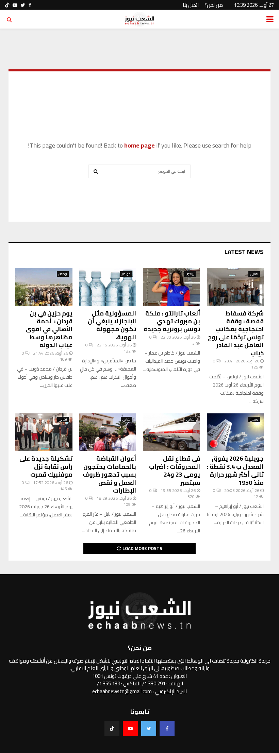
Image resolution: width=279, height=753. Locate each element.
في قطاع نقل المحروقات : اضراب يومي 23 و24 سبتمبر (174, 470)
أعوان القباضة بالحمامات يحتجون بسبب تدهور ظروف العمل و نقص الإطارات (109, 474)
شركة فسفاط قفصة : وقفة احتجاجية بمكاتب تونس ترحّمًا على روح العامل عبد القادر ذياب (236, 333)
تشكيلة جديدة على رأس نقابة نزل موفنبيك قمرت (45, 466)
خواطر (126, 274)
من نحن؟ (213, 5)
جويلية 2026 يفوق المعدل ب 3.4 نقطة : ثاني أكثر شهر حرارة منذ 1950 (235, 470)
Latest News (244, 251)
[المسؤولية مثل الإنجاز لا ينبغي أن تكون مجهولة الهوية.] (107, 287)
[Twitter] (148, 728)
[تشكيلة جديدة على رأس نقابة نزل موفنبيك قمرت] (43, 432)
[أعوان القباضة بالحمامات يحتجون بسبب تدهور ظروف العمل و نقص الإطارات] (107, 432)
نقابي (254, 274)
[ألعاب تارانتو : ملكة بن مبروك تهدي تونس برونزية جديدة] (171, 287)
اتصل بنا (191, 5)
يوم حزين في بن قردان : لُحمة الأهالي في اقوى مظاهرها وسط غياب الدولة (49, 329)
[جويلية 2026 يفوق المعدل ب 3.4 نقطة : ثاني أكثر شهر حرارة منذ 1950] (235, 432)
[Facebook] (167, 728)
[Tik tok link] (7, 5)
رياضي (190, 274)
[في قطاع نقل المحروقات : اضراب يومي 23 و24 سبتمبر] (171, 432)
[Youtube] (130, 728)
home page (139, 145)
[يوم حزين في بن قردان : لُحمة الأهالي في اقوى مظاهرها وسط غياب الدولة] (43, 287)
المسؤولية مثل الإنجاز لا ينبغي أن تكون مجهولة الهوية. (112, 325)
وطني (63, 274)
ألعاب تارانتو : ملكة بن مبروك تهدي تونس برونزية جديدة (172, 321)
